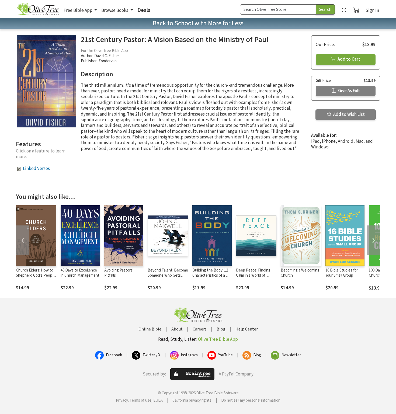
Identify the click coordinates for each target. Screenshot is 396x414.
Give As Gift (348, 91)
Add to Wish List (348, 114)
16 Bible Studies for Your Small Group (341, 272)
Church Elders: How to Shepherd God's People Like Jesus (35, 275)
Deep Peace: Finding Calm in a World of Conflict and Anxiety (253, 275)
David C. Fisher (106, 56)
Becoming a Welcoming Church (300, 272)
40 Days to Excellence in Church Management (80, 272)
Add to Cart (348, 59)
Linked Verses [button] (36, 168)
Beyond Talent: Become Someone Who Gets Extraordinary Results (168, 275)
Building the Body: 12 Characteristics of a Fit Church (211, 275)
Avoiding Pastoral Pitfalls (118, 272)
